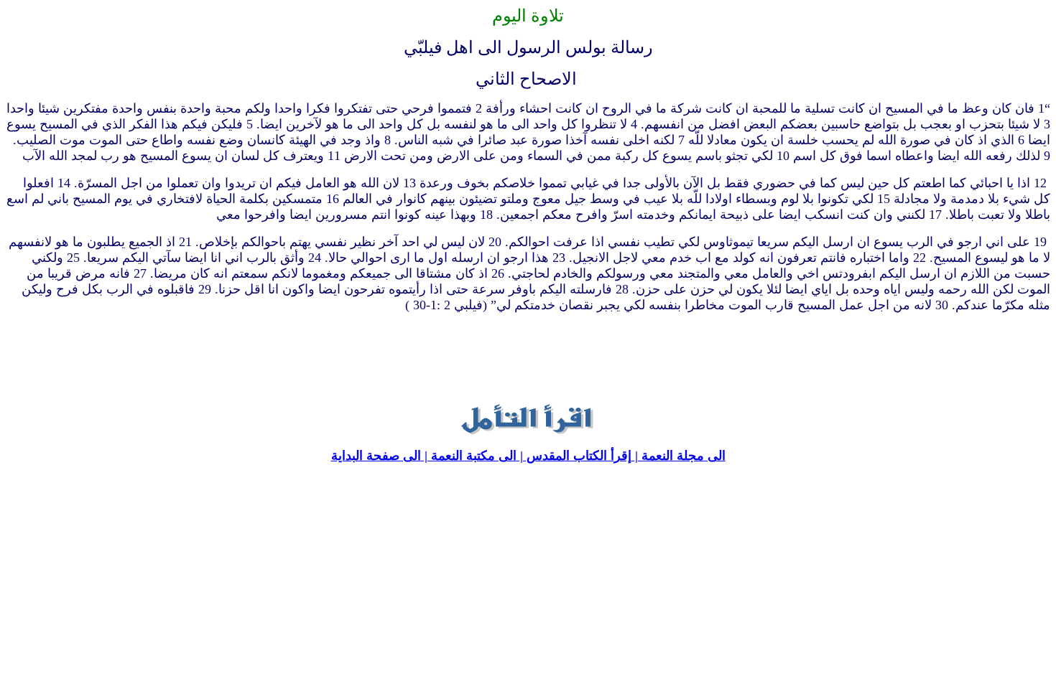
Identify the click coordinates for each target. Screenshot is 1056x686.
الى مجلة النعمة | (678, 455)
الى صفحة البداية (376, 455)
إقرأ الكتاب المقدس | (574, 455)
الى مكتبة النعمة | (469, 455)
